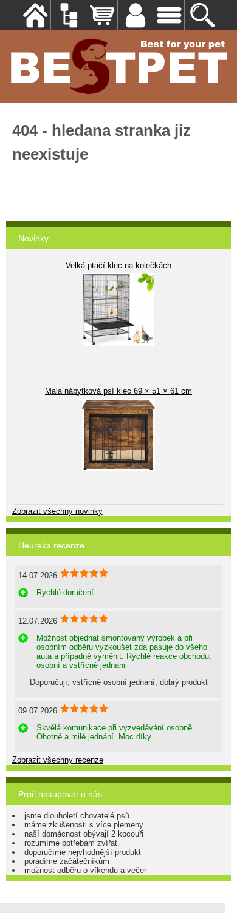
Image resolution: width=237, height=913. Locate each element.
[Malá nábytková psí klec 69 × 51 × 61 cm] (118, 435)
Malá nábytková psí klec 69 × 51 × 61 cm (118, 391)
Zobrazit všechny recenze (57, 759)
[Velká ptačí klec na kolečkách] (118, 309)
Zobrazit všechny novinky (57, 511)
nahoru (219, 895)
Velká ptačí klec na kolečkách (118, 265)
